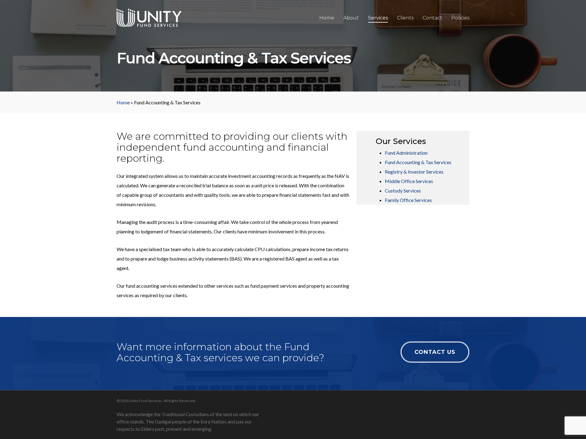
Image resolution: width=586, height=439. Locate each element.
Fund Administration (406, 153)
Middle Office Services (409, 181)
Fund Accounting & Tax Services (418, 162)
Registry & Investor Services (414, 172)
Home (123, 102)
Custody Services (403, 190)
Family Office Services (408, 200)
